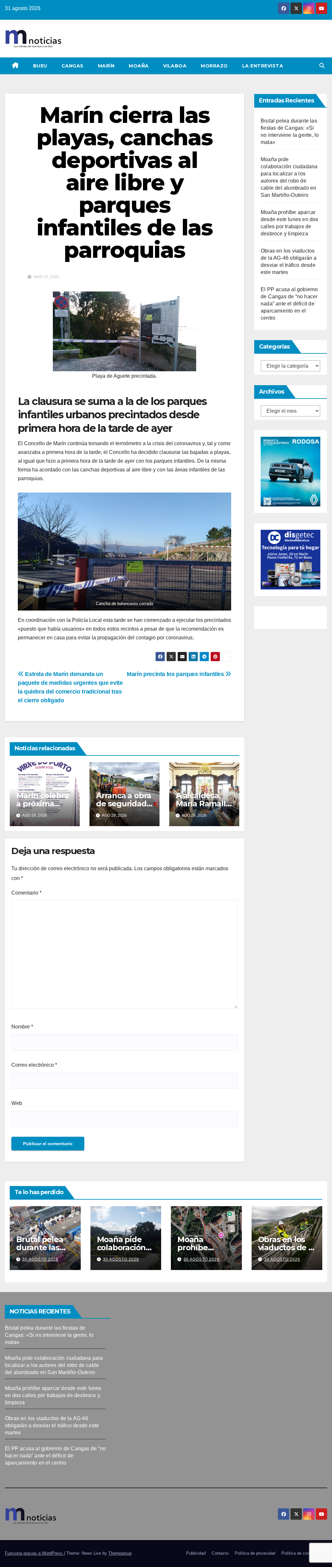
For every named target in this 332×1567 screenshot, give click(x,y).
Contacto (220, 1553)
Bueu (40, 66)
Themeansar (119, 1553)
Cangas (73, 66)
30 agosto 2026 (40, 1259)
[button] (322, 65)
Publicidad (196, 1553)
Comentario (26, 893)
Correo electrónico (34, 1065)
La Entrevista (262, 66)
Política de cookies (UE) (304, 1553)
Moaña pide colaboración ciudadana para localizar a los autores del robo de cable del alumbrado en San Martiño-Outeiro (54, 1365)
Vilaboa (175, 66)
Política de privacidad (255, 1553)
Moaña (139, 66)
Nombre (22, 1026)
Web (16, 1103)
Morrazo (214, 66)
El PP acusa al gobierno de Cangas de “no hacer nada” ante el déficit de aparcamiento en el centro (289, 304)
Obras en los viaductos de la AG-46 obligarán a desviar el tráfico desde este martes (52, 1425)
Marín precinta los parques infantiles (176, 674)
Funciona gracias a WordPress (34, 1553)
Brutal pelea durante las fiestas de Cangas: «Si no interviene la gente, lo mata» (49, 1335)
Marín (106, 66)
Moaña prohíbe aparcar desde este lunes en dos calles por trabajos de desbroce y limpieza (53, 1395)
